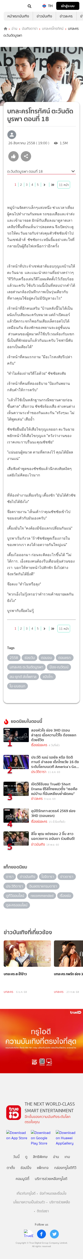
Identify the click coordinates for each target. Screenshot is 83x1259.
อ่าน (14, 28)
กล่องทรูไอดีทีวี (65, 1167)
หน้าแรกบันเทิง (18, 16)
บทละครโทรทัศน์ (52, 28)
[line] (28, 1234)
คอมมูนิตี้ (22, 1178)
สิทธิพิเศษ (40, 1156)
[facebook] (41, 1234)
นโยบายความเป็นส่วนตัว (29, 1202)
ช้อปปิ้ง (26, 1167)
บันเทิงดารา (30, 28)
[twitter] (54, 1234)
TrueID (13, 6)
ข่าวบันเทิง (44, 16)
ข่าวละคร (66, 16)
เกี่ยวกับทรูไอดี (26, 1193)
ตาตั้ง (11, 1167)
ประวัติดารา (38, 772)
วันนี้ (16, 1156)
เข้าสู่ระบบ (67, 5)
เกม (67, 1156)
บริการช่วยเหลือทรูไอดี (51, 1178)
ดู (26, 1156)
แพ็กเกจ (43, 1167)
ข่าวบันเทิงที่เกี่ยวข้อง (28, 932)
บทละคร (8, 992)
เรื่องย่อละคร (39, 745)
